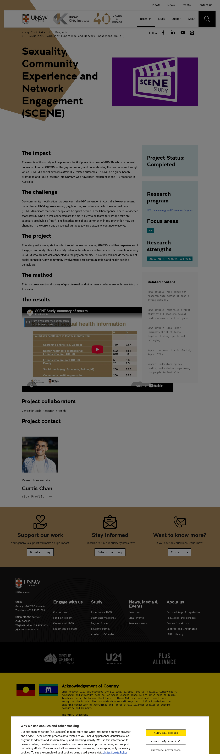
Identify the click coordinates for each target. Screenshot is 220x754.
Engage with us (68, 602)
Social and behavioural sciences (170, 259)
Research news (138, 623)
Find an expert (63, 617)
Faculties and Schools (181, 617)
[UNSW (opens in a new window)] (36, 19)
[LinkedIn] (172, 32)
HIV (151, 230)
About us (175, 602)
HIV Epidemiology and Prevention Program (170, 210)
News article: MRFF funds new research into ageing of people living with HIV (168, 296)
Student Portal (100, 628)
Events (186, 5)
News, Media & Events (143, 604)
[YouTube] (182, 32)
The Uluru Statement (75, 714)
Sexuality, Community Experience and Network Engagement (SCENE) (77, 36)
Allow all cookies (166, 732)
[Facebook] (163, 32)
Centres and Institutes (182, 628)
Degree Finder (100, 623)
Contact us (205, 5)
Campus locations (178, 623)
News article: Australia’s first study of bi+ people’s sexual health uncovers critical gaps (169, 314)
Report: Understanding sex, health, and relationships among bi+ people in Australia (169, 368)
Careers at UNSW (63, 623)
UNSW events (136, 617)
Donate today (40, 552)
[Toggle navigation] (207, 19)
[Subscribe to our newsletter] (192, 32)
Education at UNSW (65, 628)
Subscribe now (109, 552)
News (171, 5)
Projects (61, 32)
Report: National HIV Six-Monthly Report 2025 (170, 352)
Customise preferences (165, 749)
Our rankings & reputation (184, 612)
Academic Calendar (102, 634)
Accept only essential (165, 741)
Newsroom (134, 612)
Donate (156, 5)
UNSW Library (175, 634)
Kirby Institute (33, 32)
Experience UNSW (101, 612)
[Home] (89, 18)
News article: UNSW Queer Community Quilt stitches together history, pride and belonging (166, 334)
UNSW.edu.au (22, 592)
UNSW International (103, 617)
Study (96, 602)
